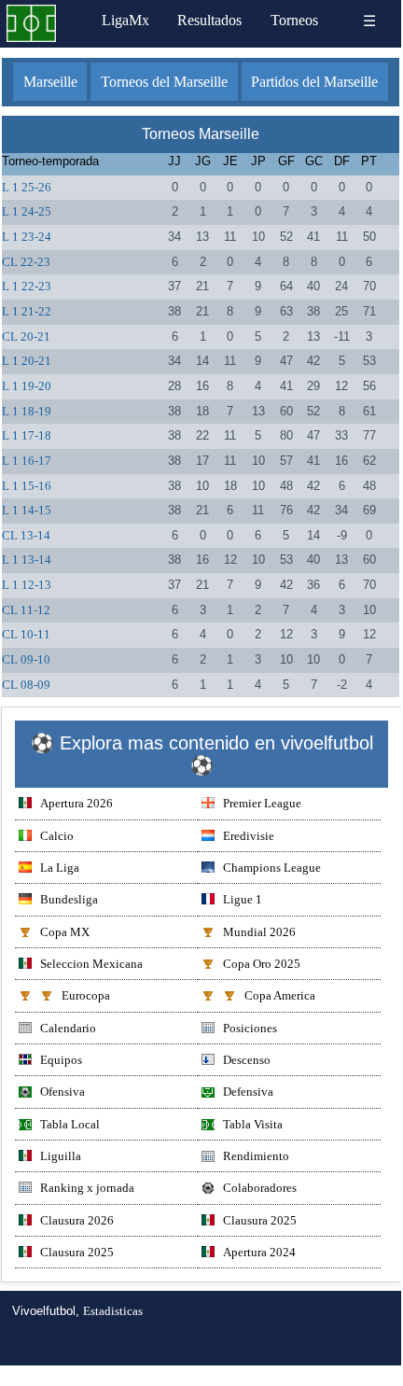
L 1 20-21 (26, 361)
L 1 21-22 (26, 311)
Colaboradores (260, 1188)
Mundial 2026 (259, 932)
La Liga (59, 868)
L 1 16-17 (26, 461)
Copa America (279, 995)
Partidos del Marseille (314, 82)
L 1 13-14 (26, 560)
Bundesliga (69, 899)
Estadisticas (113, 1311)
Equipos (61, 1060)
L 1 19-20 (26, 386)
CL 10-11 (26, 634)
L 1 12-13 (26, 585)
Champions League (272, 868)
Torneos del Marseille (164, 82)
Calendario (68, 1028)
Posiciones (250, 1028)
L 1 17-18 (26, 435)
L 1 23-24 (26, 237)
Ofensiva (62, 1092)
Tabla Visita (253, 1124)
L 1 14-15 (26, 510)
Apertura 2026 (76, 803)
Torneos (294, 20)
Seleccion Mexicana (91, 964)
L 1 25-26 (26, 187)
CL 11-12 (26, 610)
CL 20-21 (26, 336)
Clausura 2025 (260, 1220)
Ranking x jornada (87, 1188)
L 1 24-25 (26, 211)
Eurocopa (86, 995)
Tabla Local (70, 1124)
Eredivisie (248, 836)
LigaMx (125, 20)
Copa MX (65, 932)
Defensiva (248, 1092)
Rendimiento (256, 1156)
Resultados (209, 20)
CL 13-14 (26, 535)
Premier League (262, 803)
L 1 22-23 (26, 286)
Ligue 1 (242, 899)
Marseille (50, 82)
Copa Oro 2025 (261, 964)
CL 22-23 (26, 262)
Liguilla (60, 1156)
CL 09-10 (26, 659)
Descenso (247, 1060)
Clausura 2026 (77, 1220)
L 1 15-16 (26, 486)
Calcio (57, 836)
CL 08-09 (26, 685)
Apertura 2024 (259, 1252)
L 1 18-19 (26, 411)
